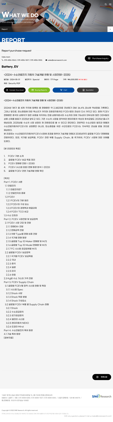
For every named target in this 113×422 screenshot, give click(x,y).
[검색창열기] (105, 4)
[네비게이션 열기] (110, 4)
